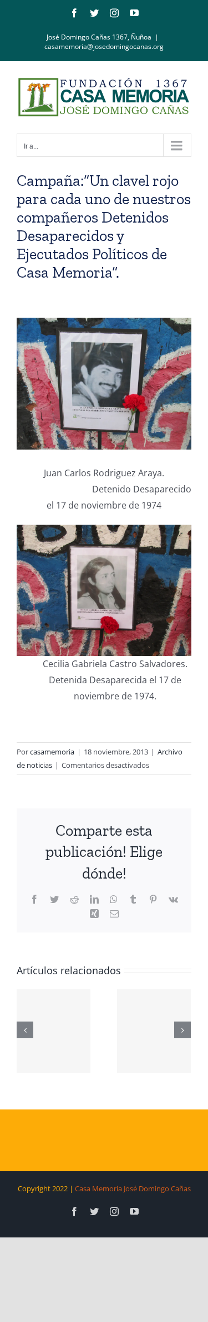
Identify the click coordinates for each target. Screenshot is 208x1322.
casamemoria (52, 752)
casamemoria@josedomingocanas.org (104, 46)
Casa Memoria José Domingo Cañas (133, 1188)
